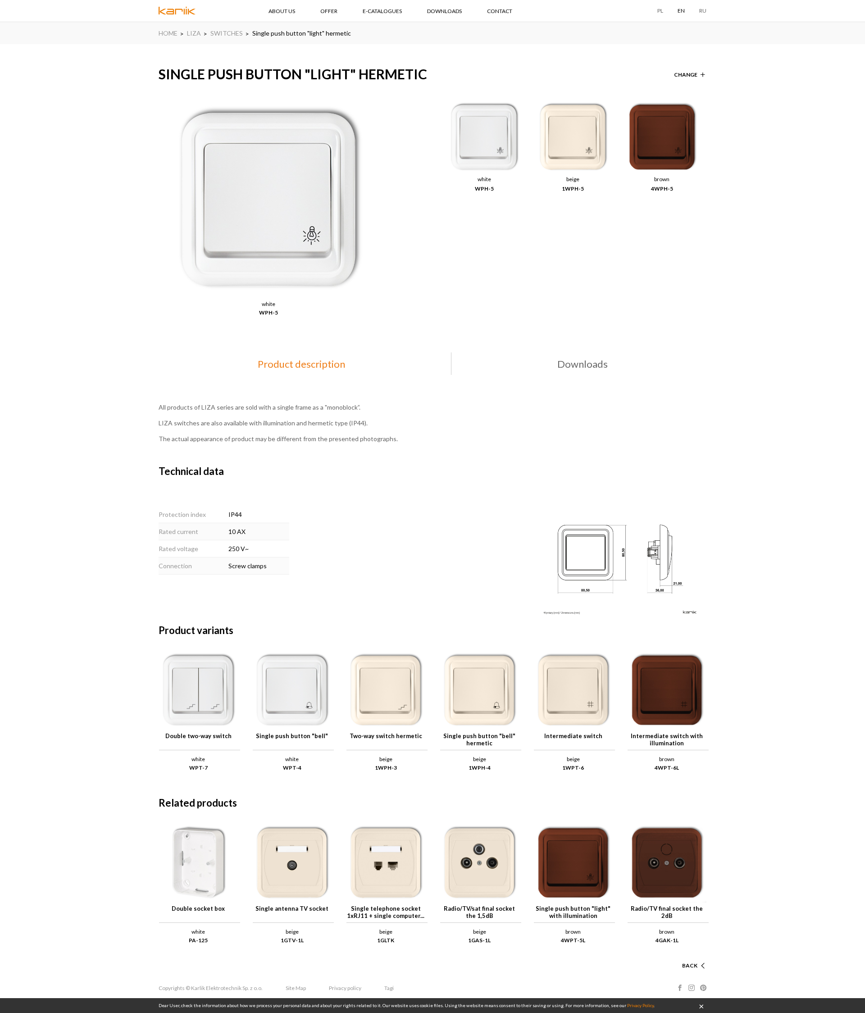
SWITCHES (226, 33)
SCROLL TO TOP (675, 954)
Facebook (680, 988)
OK (701, 1006)
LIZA (194, 33)
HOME (168, 33)
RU (702, 10)
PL (660, 10)
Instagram (691, 988)
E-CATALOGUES (382, 11)
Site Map (296, 988)
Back (689, 965)
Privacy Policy (640, 1005)
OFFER (328, 11)
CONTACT (499, 11)
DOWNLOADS (444, 11)
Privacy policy (345, 988)
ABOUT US (282, 11)
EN (681, 10)
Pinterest (703, 988)
